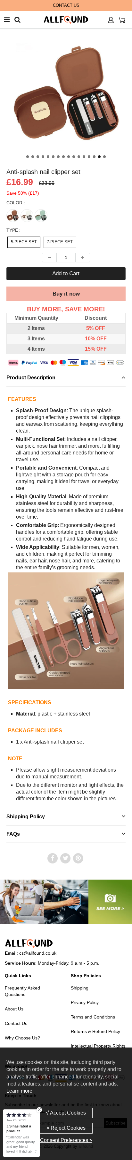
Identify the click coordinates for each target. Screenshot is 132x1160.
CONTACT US (66, 5)
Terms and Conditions (93, 1016)
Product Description (30, 377)
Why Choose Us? (22, 1037)
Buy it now (66, 294)
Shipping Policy (25, 816)
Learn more (19, 1091)
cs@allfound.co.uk (37, 953)
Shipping (79, 987)
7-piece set (60, 241)
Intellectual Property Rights (98, 1045)
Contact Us (16, 1023)
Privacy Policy (85, 1002)
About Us (14, 1008)
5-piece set (24, 241)
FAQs (13, 834)
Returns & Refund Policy (95, 1031)
